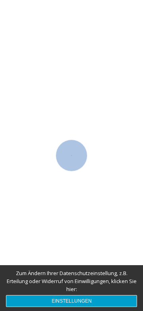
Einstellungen (72, 301)
